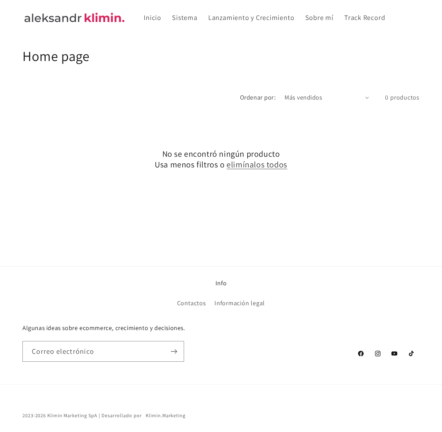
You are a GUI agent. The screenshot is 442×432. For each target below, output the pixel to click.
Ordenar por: (258, 97)
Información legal (239, 303)
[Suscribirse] (174, 351)
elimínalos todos (257, 164)
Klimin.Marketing (164, 415)
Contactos (191, 303)
